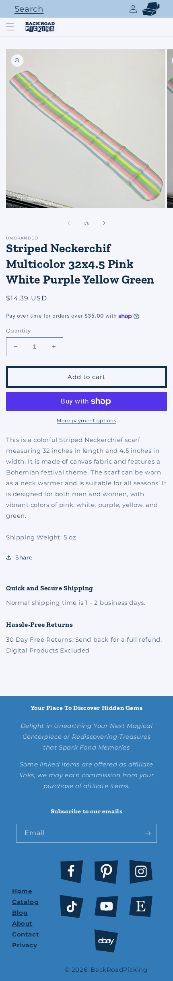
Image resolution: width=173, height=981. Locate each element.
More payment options (86, 421)
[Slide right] (104, 223)
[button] (27, 9)
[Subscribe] (148, 833)
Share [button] (24, 557)
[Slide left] (69, 223)
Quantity (18, 330)
